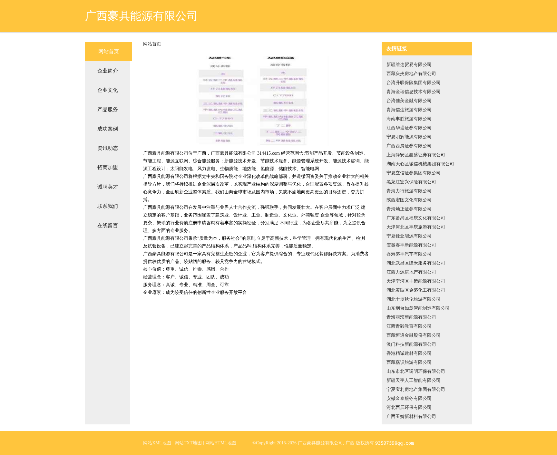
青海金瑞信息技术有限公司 (413, 91)
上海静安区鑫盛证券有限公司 (415, 154)
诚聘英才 (107, 186)
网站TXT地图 (188, 442)
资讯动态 (107, 148)
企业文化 (107, 90)
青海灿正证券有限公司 (409, 209)
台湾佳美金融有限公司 (409, 100)
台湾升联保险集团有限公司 (413, 82)
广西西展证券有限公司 (409, 145)
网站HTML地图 (220, 442)
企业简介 (107, 70)
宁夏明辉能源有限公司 (409, 136)
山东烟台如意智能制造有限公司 (418, 308)
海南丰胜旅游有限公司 (409, 118)
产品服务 (107, 109)
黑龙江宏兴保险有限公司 (411, 181)
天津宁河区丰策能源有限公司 (415, 281)
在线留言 (107, 225)
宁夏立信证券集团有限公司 (413, 172)
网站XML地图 (157, 442)
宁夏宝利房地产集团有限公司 (415, 389)
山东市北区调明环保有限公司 (415, 371)
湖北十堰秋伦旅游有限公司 (413, 299)
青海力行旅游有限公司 (409, 191)
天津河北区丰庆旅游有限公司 (415, 227)
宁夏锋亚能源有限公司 (409, 236)
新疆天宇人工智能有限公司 (413, 380)
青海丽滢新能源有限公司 (411, 317)
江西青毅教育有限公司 (409, 326)
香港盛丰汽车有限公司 (409, 254)
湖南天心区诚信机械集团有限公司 (420, 163)
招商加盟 (107, 167)
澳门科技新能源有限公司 (411, 344)
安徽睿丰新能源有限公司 (411, 245)
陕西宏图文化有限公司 (409, 200)
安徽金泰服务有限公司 (409, 398)
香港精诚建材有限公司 (409, 353)
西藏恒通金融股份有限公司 (413, 335)
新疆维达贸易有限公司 (409, 64)
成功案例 (107, 128)
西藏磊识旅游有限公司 (409, 362)
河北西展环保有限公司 (409, 407)
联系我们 (107, 206)
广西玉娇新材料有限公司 (411, 416)
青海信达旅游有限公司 (409, 109)
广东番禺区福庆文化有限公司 (415, 218)
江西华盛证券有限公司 (409, 127)
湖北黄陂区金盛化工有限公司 (415, 290)
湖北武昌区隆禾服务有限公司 (415, 263)
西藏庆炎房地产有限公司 (411, 73)
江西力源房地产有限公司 (411, 272)
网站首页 (108, 51)
